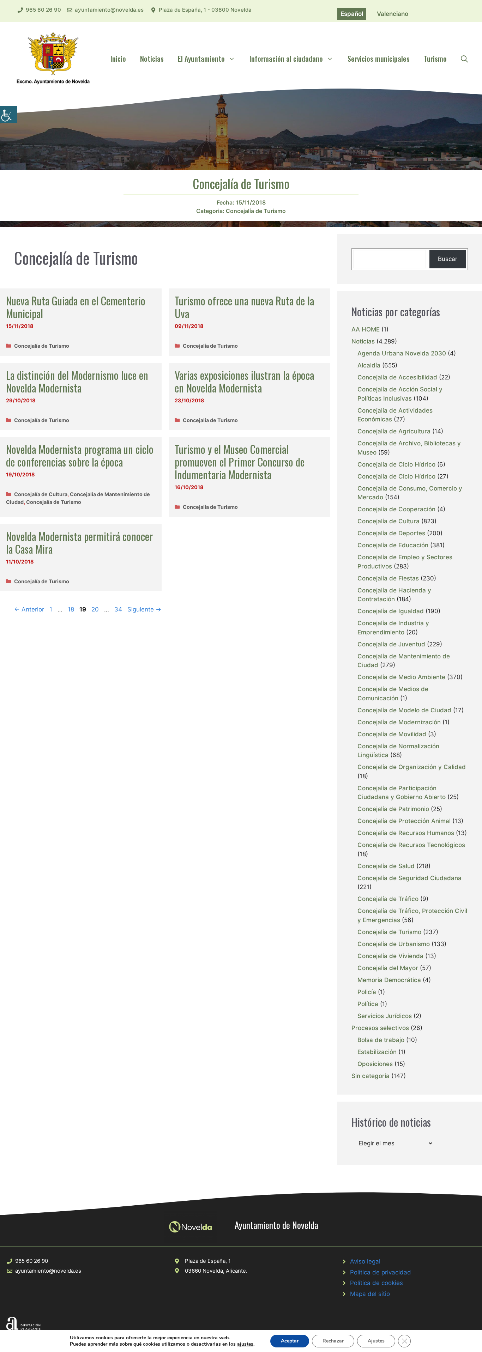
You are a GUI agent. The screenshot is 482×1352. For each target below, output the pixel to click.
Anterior (29, 609)
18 (71, 609)
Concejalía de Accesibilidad (397, 377)
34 (119, 609)
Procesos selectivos (380, 1027)
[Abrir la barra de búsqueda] (464, 58)
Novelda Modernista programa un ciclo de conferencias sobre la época (79, 455)
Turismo (435, 58)
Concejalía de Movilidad (391, 734)
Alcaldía (368, 365)
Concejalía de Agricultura (393, 431)
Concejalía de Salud (386, 866)
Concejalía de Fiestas (388, 578)
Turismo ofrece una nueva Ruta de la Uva (244, 307)
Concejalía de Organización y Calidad (411, 767)
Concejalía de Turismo (256, 210)
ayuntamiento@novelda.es (109, 9)
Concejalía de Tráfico (387, 898)
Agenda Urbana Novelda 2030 (401, 353)
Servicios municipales (379, 58)
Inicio (118, 58)
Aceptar (290, 1341)
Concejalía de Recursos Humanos (405, 832)
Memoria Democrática (389, 979)
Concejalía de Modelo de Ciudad (404, 710)
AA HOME (365, 329)
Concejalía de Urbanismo (393, 944)
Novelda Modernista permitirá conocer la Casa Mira (79, 542)
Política (367, 1003)
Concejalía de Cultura (40, 494)
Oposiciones (375, 1063)
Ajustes (376, 1341)
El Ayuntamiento (201, 58)
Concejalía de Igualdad (390, 611)
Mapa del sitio (370, 1293)
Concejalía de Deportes (391, 533)
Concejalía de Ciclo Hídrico (396, 464)
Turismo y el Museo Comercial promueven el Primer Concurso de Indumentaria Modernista (240, 461)
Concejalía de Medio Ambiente (401, 677)
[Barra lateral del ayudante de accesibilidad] (8, 114)
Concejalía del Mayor (387, 968)
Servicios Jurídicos (384, 1015)
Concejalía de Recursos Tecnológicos (411, 844)
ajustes (245, 1344)
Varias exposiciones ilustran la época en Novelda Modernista (244, 381)
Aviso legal (365, 1261)
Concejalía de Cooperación (396, 509)
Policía (366, 991)
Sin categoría (370, 1075)
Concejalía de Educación (392, 545)
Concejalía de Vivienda (390, 956)
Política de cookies (376, 1282)
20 (96, 609)
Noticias (152, 58)
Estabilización (377, 1051)
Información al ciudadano (286, 58)
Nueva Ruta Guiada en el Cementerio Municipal (75, 307)
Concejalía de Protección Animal (404, 820)
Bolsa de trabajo (380, 1039)
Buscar (447, 258)
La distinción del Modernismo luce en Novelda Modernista (77, 381)
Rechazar (333, 1341)
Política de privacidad (380, 1272)
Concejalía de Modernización (399, 722)
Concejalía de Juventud (391, 644)
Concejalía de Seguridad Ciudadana (409, 878)
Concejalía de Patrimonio (393, 808)
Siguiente (144, 609)
